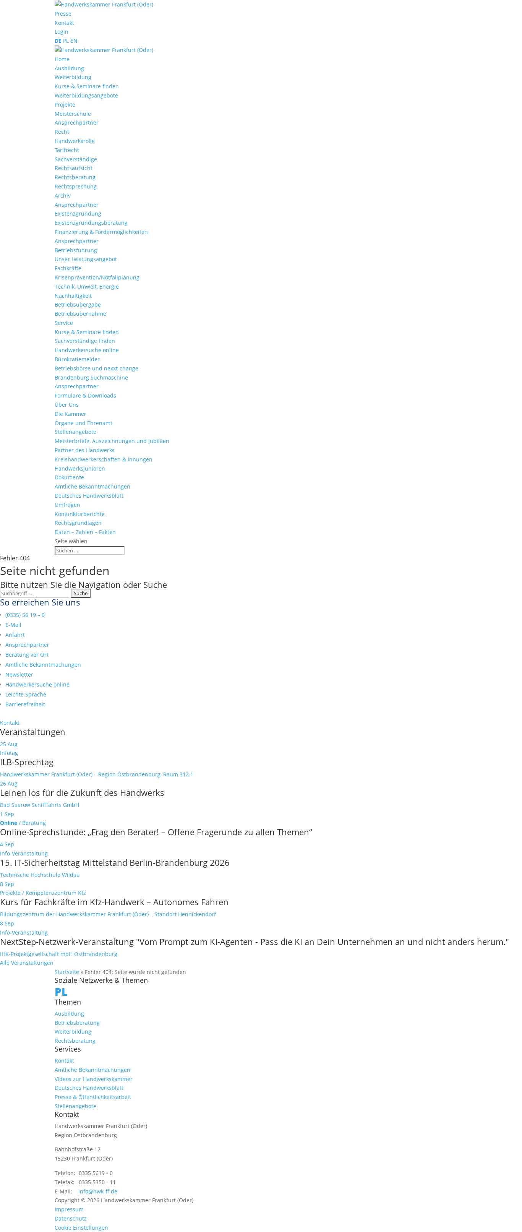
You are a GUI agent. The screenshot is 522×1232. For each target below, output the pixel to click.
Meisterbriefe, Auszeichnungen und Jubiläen (112, 441)
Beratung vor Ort (27, 654)
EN (74, 40)
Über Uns (67, 404)
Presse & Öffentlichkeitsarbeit (93, 1097)
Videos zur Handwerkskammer (94, 1079)
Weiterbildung (73, 77)
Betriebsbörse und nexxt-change (96, 368)
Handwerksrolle (75, 140)
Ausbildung (69, 68)
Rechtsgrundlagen (78, 522)
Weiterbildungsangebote (86, 95)
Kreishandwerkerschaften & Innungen (103, 459)
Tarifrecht (67, 150)
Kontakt (64, 22)
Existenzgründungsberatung (91, 222)
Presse (63, 13)
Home (62, 59)
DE (58, 40)
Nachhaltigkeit (73, 295)
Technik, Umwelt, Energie (87, 286)
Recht (62, 131)
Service (64, 322)
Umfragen (67, 504)
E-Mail (13, 624)
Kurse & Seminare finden (87, 86)
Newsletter (19, 674)
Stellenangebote (75, 431)
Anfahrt (15, 634)
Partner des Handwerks (85, 450)
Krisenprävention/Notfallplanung (97, 277)
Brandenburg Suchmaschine (91, 377)
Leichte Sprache (25, 694)
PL (66, 40)
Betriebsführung (76, 250)
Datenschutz (71, 1218)
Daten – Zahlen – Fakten (85, 532)
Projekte (65, 104)
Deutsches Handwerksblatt (89, 495)
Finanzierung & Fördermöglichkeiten (101, 231)
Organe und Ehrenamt (83, 423)
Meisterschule (73, 113)
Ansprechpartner (77, 122)
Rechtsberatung (75, 177)
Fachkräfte (68, 268)
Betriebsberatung (77, 1022)
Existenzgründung (78, 213)
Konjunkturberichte (80, 514)
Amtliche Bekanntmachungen (92, 486)
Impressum (69, 1209)
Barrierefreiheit (25, 704)
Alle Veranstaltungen (26, 962)
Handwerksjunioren (80, 468)
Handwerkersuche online (87, 350)
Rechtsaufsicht (73, 168)
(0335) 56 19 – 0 (25, 614)
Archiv (63, 195)
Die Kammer (70, 413)
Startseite (67, 972)
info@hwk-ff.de (97, 1191)
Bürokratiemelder (77, 359)
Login (61, 31)
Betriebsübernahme (80, 313)
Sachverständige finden (85, 340)
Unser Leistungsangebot (86, 259)
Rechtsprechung (76, 186)
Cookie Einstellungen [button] (81, 1227)
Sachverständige (76, 159)
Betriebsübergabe (78, 304)
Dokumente (69, 477)
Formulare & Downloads (85, 395)
